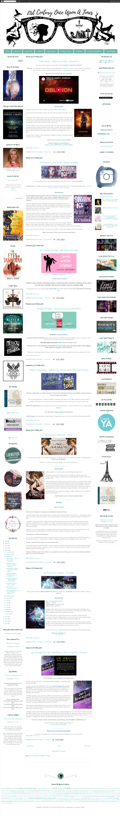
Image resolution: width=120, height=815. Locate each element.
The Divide (54, 630)
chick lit (110, 790)
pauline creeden (65, 798)
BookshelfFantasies (61, 329)
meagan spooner (43, 796)
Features (39, 51)
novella (18, 798)
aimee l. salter (98, 788)
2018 (6, 543)
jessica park (98, 793)
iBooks (71, 144)
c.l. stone (74, 790)
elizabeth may (64, 791)
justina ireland (4, 795)
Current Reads (110, 51)
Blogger (83, 807)
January (8, 614)
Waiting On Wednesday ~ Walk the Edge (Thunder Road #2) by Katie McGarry (59, 370)
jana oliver (54, 793)
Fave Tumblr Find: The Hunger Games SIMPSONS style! (110, 200)
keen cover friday (64, 795)
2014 (6, 616)
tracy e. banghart (65, 801)
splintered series (79, 799)
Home (7, 51)
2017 (6, 545)
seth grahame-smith (39, 799)
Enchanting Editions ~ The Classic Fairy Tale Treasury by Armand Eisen (110, 226)
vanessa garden (89, 801)
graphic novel (109, 791)
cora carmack (27, 791)
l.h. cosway (100, 795)
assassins (32, 790)
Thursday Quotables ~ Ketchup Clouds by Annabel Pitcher (59, 308)
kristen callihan (93, 795)
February (8, 611)
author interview (41, 790)
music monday (87, 796)
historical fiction (24, 793)
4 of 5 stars (16, 678)
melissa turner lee (51, 796)
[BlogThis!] (59, 152)
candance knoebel (81, 790)
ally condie (114, 788)
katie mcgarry (48, 795)
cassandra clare (90, 790)
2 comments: (47, 298)
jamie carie (48, 793)
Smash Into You (9, 675)
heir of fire (16, 793)
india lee (42, 793)
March (8, 609)
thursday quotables (54, 801)
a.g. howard (90, 788)
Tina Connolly (109, 520)
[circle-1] (102, 62)
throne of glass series (43, 801)
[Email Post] (54, 152)
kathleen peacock (41, 795)
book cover (54, 790)
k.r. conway (11, 795)
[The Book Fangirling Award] (13, 486)
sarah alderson (10, 799)
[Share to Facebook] (62, 152)
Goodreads (70, 496)
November (9, 554)
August (8, 598)
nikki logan (13, 798)
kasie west (33, 795)
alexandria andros (106, 788)
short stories (55, 799)
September (9, 596)
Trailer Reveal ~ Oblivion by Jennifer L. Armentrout (59, 61)
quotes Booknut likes (13, 180)
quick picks (85, 798)
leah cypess (106, 795)
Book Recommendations (94, 51)
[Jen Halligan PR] (13, 412)
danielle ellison (42, 791)
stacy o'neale (88, 799)
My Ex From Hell (8, 719)
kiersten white (86, 795)
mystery (103, 796)
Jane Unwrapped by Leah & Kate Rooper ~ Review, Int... (12, 592)
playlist (72, 798)
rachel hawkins (93, 798)
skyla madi (62, 800)
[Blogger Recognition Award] (13, 532)
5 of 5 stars (16, 646)
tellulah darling (28, 801)
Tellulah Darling (18, 719)
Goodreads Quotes (19, 198)
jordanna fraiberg (115, 793)
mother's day (76, 796)
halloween (3, 793)
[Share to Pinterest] (64, 152)
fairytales (90, 791)
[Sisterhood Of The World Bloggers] (13, 509)
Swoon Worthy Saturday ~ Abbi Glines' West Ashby (59, 250)
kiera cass (80, 795)
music (81, 796)
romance (114, 798)
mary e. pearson (34, 796)
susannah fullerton (111, 799)
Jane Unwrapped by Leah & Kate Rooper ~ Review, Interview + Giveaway (59, 652)
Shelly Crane (18, 675)
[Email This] (57, 152)
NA (53, 788)
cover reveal (34, 791)
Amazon (47, 144)
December (9, 552)
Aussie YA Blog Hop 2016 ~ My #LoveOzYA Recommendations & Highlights (110, 217)
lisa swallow (117, 795)
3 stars (11, 788)
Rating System (51, 51)
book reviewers (67, 790)
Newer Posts (30, 746)
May (7, 605)
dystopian (56, 791)
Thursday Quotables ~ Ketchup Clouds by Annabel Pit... (11, 575)
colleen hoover (117, 790)
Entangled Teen (66, 68)
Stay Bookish (62, 274)
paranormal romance (45, 798)
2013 (6, 619)
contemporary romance (16, 792)
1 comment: (47, 739)
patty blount (58, 798)
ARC (31, 788)
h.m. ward (117, 791)
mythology (109, 796)
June (7, 602)
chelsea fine (97, 790)
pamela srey (24, 798)
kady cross (17, 795)
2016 (6, 548)
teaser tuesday (19, 801)
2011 (6, 623)
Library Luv (53, 457)
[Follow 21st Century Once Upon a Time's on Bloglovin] (106, 130)
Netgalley (60, 788)
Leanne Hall (14, 190)
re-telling (108, 798)
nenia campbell (117, 796)
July (7, 600)
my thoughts (96, 796)
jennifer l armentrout (70, 793)
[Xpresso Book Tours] (106, 504)
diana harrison (50, 791)
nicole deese (6, 798)
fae (85, 791)
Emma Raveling (15, 643)
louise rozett (11, 796)
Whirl (8, 643)
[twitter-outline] (104, 60)
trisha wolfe (73, 801)
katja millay (56, 795)
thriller (35, 801)
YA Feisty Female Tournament (78, 788)
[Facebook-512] (109, 62)
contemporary (5, 791)
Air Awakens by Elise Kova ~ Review (59, 434)
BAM (56, 144)
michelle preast (60, 796)
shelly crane (48, 799)
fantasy (96, 792)
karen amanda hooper (25, 795)
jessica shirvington (106, 793)
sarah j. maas (18, 799)
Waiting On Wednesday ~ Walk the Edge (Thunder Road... (12, 580)
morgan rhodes (68, 796)
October (8, 556)
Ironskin (102, 520)
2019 (6, 541)
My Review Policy (66, 51)
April (7, 607)
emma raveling (79, 791)
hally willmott (9, 793)
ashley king (26, 790)
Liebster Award (48, 788)
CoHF (37, 788)
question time (78, 798)
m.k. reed (18, 796)
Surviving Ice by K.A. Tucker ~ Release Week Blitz (59, 162)
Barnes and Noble (63, 144)
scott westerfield (30, 799)
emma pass (71, 791)
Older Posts (87, 746)
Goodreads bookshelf (61, 140)
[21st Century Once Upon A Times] (106, 72)
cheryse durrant (104, 790)
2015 (6, 550)
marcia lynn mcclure (26, 796)
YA (65, 788)
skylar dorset (70, 799)
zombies (9, 803)
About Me (17, 51)
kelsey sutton (73, 795)
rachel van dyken (100, 798)
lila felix (112, 795)
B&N (61, 634)
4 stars (17, 788)
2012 (6, 621)
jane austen (60, 793)
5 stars (25, 788)
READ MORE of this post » (33, 148)
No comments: (48, 152)
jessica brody (91, 793)
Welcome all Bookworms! (106, 197)
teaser (12, 801)
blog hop (48, 790)
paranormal (32, 798)
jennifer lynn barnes (82, 793)
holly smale (32, 793)
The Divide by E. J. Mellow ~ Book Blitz (59, 572)
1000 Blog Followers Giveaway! (110, 208)
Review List (28, 51)
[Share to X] (61, 152)
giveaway (102, 791)
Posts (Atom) (62, 751)
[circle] (111, 60)
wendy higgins (111, 801)
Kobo (52, 144)
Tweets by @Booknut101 (106, 146)
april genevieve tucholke (18, 790)
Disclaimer (79, 51)
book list (60, 790)
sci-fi (24, 799)
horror (37, 793)
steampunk (96, 799)
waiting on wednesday (100, 801)
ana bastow (8, 790)
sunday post (103, 799)
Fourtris (41, 788)
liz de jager (5, 796)
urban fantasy (80, 801)
